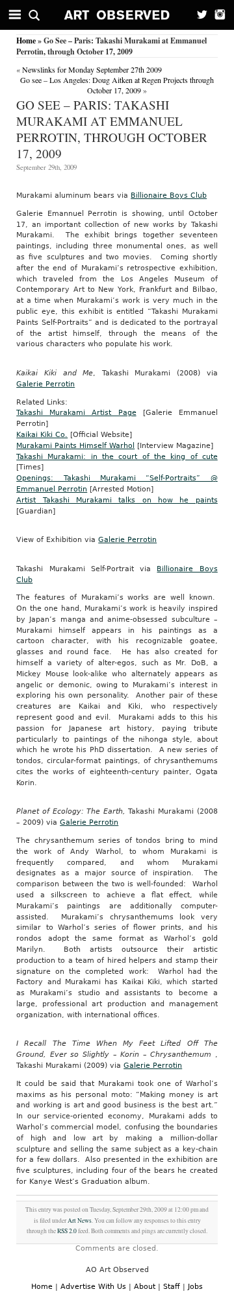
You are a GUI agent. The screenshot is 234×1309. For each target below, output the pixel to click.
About (144, 1286)
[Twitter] (198, 15)
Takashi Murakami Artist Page (76, 412)
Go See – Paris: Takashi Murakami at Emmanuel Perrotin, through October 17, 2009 (111, 129)
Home (26, 40)
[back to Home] (117, 15)
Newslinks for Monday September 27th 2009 (92, 69)
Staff (171, 1286)
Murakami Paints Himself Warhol (75, 446)
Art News (80, 1220)
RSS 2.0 (67, 1231)
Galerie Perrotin (45, 384)
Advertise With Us (93, 1286)
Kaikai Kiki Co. (42, 434)
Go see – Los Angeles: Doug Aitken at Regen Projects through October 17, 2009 (117, 85)
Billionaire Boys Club (169, 195)
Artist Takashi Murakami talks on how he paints (117, 500)
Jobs (195, 1286)
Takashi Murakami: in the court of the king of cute (117, 457)
